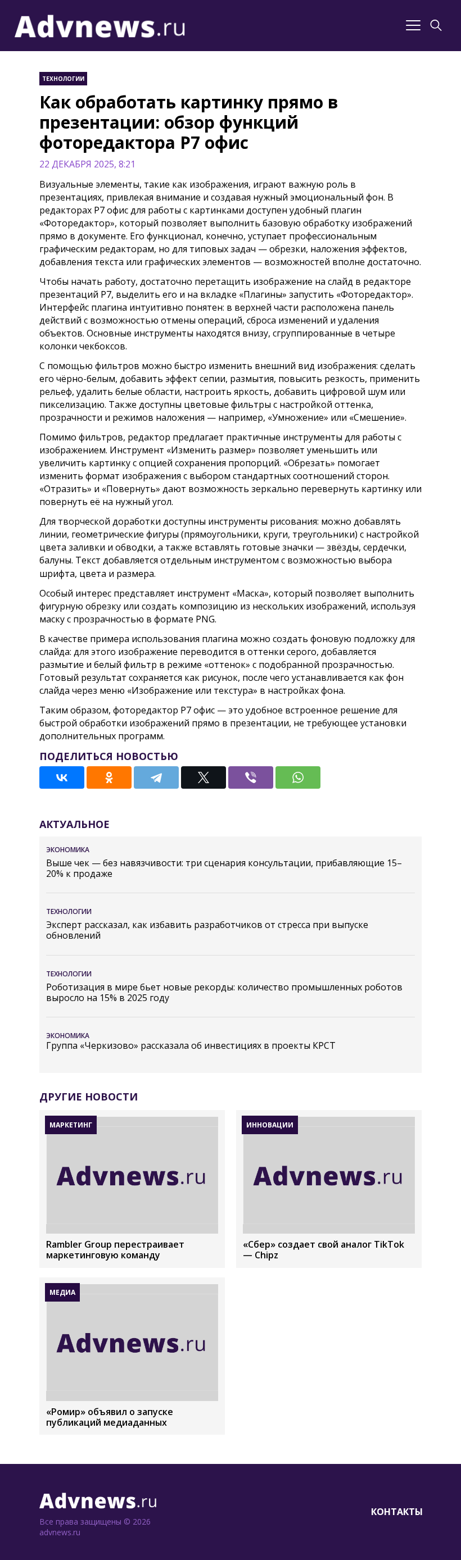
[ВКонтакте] (61, 777)
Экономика (67, 849)
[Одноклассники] (109, 777)
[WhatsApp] (297, 777)
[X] (203, 777)
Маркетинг (70, 1125)
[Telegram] (156, 777)
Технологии (63, 79)
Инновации (269, 1125)
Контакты (397, 1512)
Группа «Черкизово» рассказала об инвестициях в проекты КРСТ (191, 1045)
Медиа (62, 1292)
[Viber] (250, 777)
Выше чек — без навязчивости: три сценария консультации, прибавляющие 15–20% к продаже (224, 868)
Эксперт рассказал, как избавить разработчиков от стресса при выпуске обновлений (207, 930)
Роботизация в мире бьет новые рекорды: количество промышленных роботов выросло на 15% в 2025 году (224, 992)
